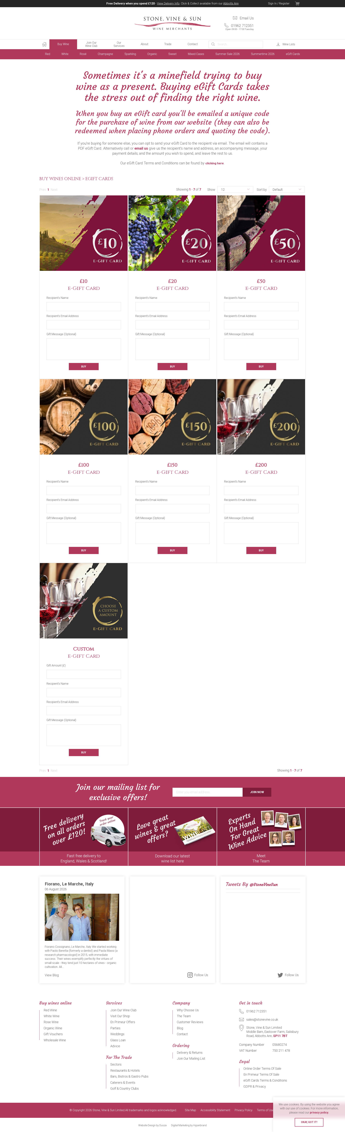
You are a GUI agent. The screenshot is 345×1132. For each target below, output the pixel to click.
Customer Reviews (190, 1022)
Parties (115, 1028)
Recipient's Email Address (63, 316)
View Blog (52, 975)
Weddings (117, 1034)
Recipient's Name (57, 298)
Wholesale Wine (55, 1040)
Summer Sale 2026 (227, 54)
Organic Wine (53, 1028)
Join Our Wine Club (91, 44)
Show (211, 189)
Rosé (83, 54)
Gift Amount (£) (56, 665)
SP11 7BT (280, 1036)
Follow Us (201, 975)
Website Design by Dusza (152, 1125)
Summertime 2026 (263, 54)
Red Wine (50, 1010)
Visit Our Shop (120, 1016)
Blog (180, 1028)
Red (47, 54)
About (144, 44)
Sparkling (130, 54)
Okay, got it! (309, 1122)
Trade (167, 44)
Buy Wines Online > (62, 179)
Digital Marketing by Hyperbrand (189, 1125)
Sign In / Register (278, 3)
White (64, 54)
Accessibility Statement (215, 1110)
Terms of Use (265, 1110)
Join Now (257, 792)
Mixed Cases (196, 54)
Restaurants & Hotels (125, 1070)
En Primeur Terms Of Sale (261, 1074)
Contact (193, 44)
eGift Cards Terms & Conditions (265, 1080)
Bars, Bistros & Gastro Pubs (129, 1076)
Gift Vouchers (53, 1034)
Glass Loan (118, 1040)
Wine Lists (288, 44)
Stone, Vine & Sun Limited (172, 23)
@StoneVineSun (264, 884)
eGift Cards (293, 54)
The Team (184, 1016)
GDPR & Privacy (254, 1086)
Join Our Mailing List (191, 1058)
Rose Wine (51, 1022)
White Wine (51, 1016)
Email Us (247, 18)
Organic (152, 54)
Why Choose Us (188, 1010)
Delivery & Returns (190, 1052)
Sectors (115, 1064)
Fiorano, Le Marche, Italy (69, 883)
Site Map (190, 1110)
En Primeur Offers (122, 1022)
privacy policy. (319, 1112)
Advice (115, 1046)
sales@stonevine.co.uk (262, 1019)
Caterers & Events (122, 1082)
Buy (83, 366)
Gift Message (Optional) (61, 334)
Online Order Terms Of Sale (262, 1068)
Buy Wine (63, 44)
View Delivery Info (168, 3)
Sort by (262, 189)
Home (44, 44)
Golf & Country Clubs (124, 1088)
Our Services (119, 44)
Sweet (172, 54)
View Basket (300, 3)
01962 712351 (239, 27)
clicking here (214, 163)
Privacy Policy (243, 1110)
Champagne (105, 54)
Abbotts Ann (231, 3)
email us (141, 148)
